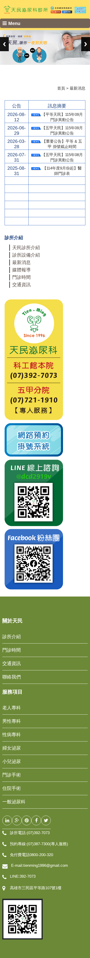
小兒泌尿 (11, 761)
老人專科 (11, 707)
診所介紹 (11, 636)
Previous (4, 44)
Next (85, 44)
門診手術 (11, 774)
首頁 (61, 88)
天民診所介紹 (26, 247)
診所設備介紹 (26, 255)
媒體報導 (21, 269)
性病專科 (11, 734)
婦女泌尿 (11, 748)
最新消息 (21, 262)
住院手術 (11, 788)
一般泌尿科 (13, 801)
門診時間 (21, 277)
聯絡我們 (11, 676)
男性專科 (11, 721)
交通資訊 (21, 284)
